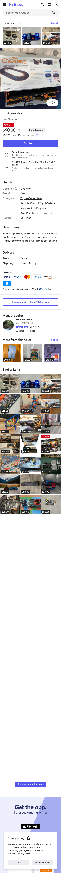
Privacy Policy (23, 853)
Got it (18, 862)
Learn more (22, 158)
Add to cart (31, 143)
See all (54, 339)
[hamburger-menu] (4, 4)
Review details (42, 862)
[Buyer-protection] (37, 135)
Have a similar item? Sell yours (30, 302)
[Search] (53, 12)
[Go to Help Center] (16, 188)
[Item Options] (56, 53)
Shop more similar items (31, 784)
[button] (42, 4)
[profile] (56, 4)
